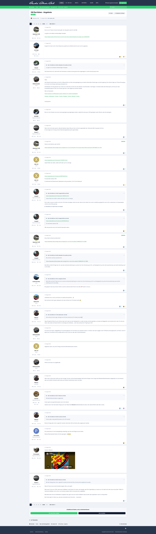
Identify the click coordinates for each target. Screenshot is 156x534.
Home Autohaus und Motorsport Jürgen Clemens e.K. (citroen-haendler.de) (61, 93)
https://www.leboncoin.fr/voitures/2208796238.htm (56, 176)
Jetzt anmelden (102, 513)
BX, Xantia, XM (51, 18)
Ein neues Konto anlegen (54, 513)
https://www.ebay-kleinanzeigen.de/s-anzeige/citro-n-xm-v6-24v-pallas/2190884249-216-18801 (66, 241)
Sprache (31, 531)
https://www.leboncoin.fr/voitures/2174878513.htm (56, 160)
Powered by (121, 531)
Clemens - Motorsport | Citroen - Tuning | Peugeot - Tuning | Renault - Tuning (62, 96)
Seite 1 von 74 (52, 23)
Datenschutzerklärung (39, 531)
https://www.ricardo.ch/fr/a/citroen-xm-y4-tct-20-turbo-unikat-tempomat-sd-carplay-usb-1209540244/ (67, 36)
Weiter (43, 23)
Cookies (46, 531)
